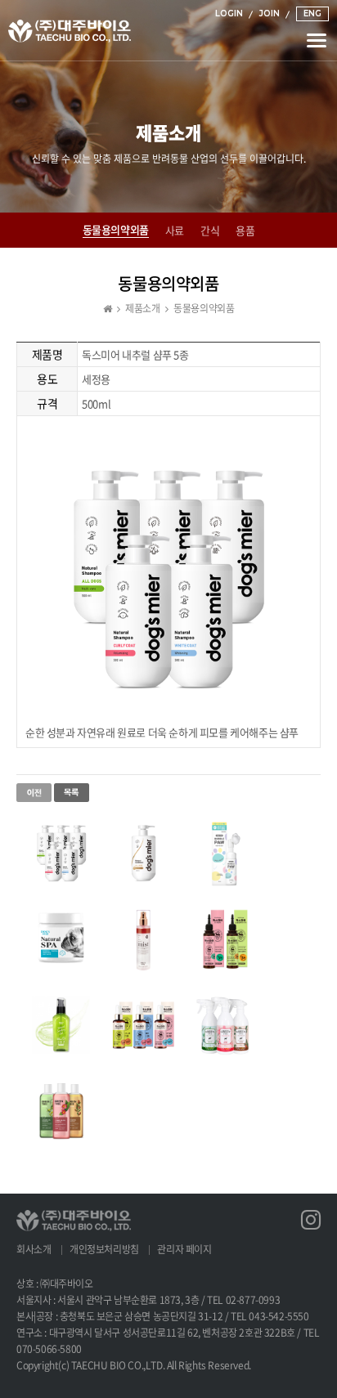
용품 (245, 230)
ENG (312, 13)
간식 (209, 230)
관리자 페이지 (184, 1249)
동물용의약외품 (116, 229)
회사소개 (33, 1249)
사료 (174, 230)
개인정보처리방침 (104, 1249)
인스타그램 (311, 1213)
